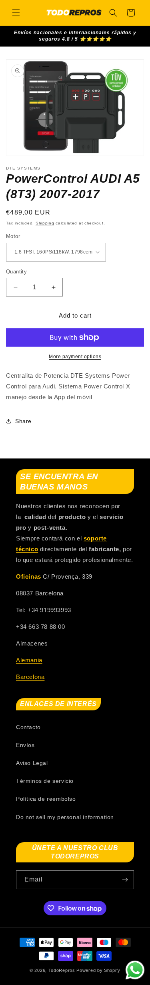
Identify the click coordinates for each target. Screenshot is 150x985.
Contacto (28, 727)
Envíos (25, 745)
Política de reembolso (46, 799)
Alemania (29, 660)
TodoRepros (61, 970)
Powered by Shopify (98, 970)
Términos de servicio (45, 781)
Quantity (16, 272)
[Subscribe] (125, 879)
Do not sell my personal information (65, 817)
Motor (13, 236)
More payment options (75, 356)
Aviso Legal (32, 763)
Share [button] (23, 421)
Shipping (45, 223)
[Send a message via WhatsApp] (135, 970)
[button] (16, 12)
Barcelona (30, 676)
